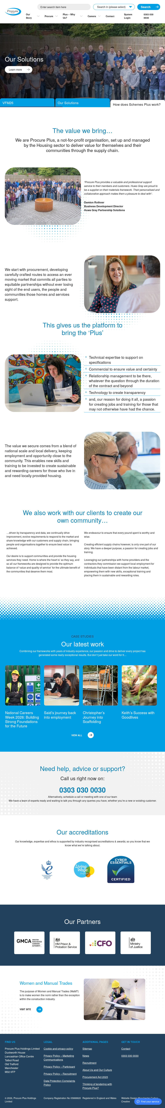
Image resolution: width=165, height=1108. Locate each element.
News (85, 1056)
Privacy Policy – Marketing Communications (59, 1057)
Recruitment (89, 1063)
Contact (110, 16)
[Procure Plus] (13, 11)
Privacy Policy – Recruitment (60, 1074)
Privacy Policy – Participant (59, 1067)
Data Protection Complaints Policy (59, 1083)
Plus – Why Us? (69, 16)
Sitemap (87, 1048)
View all (76, 735)
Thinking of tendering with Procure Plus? (97, 1086)
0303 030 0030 (148, 16)
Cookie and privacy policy (58, 1048)
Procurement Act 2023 (95, 1077)
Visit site (25, 1009)
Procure (49, 16)
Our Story (29, 16)
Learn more (15, 69)
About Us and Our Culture (97, 1070)
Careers (92, 16)
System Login (128, 16)
